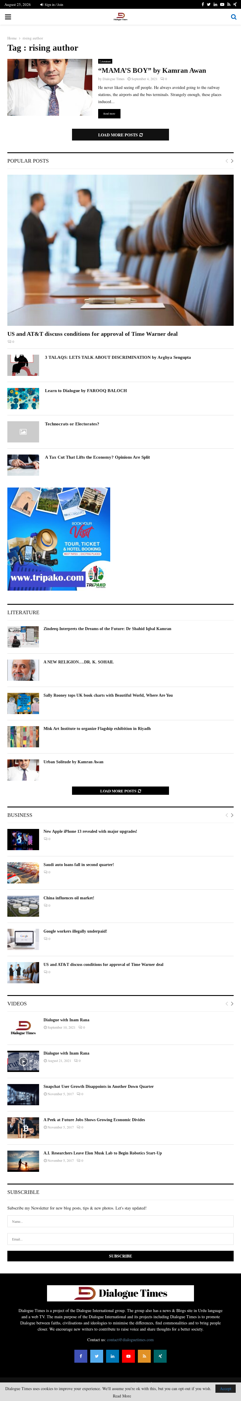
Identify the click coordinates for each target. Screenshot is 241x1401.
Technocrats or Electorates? (72, 424)
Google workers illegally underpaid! (75, 931)
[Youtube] (128, 1356)
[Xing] (160, 1356)
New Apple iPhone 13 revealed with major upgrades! (90, 831)
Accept (225, 1388)
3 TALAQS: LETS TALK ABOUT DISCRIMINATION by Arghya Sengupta (118, 357)
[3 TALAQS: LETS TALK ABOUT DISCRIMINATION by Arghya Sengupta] (23, 365)
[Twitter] (96, 1356)
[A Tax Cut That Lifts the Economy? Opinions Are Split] (23, 465)
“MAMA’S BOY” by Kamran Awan (152, 70)
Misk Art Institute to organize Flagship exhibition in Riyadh (97, 728)
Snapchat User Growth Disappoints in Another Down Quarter (98, 1086)
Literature (105, 61)
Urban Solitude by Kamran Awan (73, 762)
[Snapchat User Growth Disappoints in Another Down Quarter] (23, 1094)
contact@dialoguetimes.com (130, 1339)
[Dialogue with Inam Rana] (23, 1028)
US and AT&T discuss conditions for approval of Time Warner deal (92, 334)
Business (19, 815)
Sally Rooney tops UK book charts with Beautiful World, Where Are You (108, 695)
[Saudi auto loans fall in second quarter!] (23, 872)
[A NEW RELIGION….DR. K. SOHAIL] (23, 670)
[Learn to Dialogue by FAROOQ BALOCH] (23, 398)
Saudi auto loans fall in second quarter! (78, 865)
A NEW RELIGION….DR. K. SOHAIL (78, 662)
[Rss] (144, 1356)
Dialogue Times (114, 78)
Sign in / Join (53, 4)
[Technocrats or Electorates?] (23, 431)
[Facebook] (80, 1356)
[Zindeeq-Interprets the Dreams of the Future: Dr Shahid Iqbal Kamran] (23, 636)
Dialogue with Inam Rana (66, 1020)
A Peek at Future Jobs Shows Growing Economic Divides (94, 1120)
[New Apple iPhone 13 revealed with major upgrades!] (23, 839)
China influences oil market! (68, 898)
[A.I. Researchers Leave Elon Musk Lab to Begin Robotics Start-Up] (23, 1161)
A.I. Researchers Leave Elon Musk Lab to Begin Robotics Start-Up (102, 1153)
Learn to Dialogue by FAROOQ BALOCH (86, 390)
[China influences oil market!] (23, 906)
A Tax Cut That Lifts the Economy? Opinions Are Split (97, 457)
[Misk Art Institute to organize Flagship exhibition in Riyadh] (23, 736)
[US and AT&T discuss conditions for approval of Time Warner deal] (120, 250)
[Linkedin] (112, 1356)
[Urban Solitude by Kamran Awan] (23, 770)
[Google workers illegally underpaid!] (23, 939)
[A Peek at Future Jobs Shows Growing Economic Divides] (23, 1128)
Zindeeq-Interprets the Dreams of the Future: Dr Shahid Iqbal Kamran (107, 629)
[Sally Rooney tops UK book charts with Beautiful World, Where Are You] (23, 703)
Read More (122, 1396)
